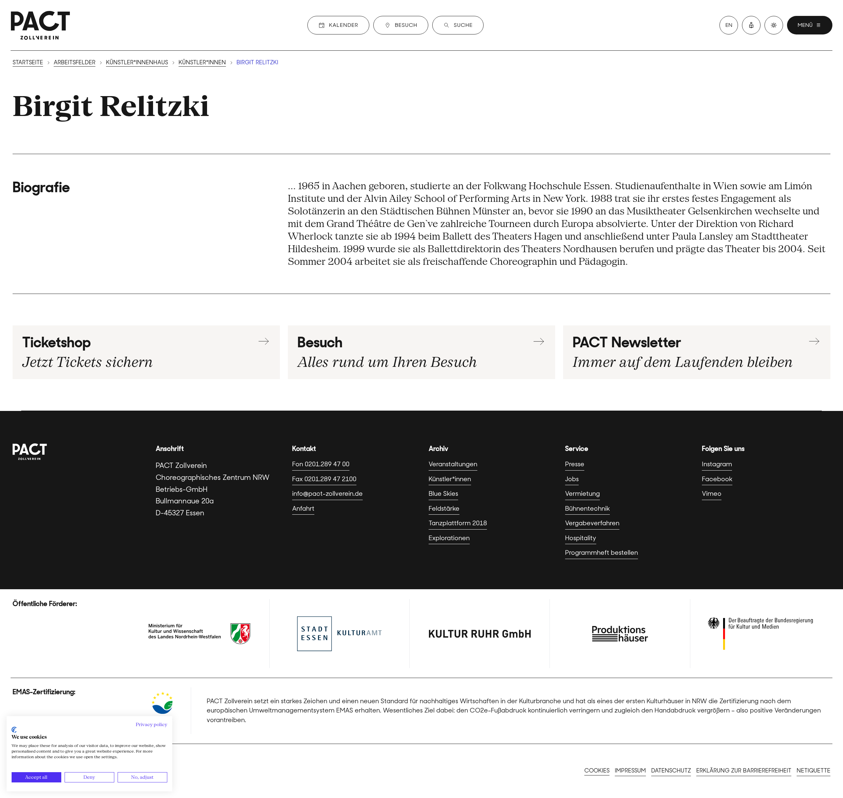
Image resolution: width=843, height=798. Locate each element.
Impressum (630, 770)
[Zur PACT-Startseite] (40, 25)
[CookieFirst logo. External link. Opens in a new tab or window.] (14, 730)
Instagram (717, 464)
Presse (574, 464)
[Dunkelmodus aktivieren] (773, 25)
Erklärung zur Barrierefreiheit (743, 770)
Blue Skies (443, 493)
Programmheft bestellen (601, 552)
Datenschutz (671, 770)
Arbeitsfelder (74, 62)
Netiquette (813, 770)
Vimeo (711, 493)
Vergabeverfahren (592, 523)
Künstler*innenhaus (137, 62)
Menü (805, 25)
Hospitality (580, 538)
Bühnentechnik (587, 508)
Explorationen (449, 538)
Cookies (596, 770)
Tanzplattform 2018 (458, 523)
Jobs (572, 479)
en (728, 25)
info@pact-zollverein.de (327, 493)
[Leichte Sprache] (751, 25)
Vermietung (582, 493)
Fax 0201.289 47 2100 (324, 479)
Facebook (717, 479)
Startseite (28, 62)
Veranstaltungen (453, 464)
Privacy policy (151, 724)
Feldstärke (444, 508)
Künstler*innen (202, 62)
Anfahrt (303, 508)
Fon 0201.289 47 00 (320, 464)
